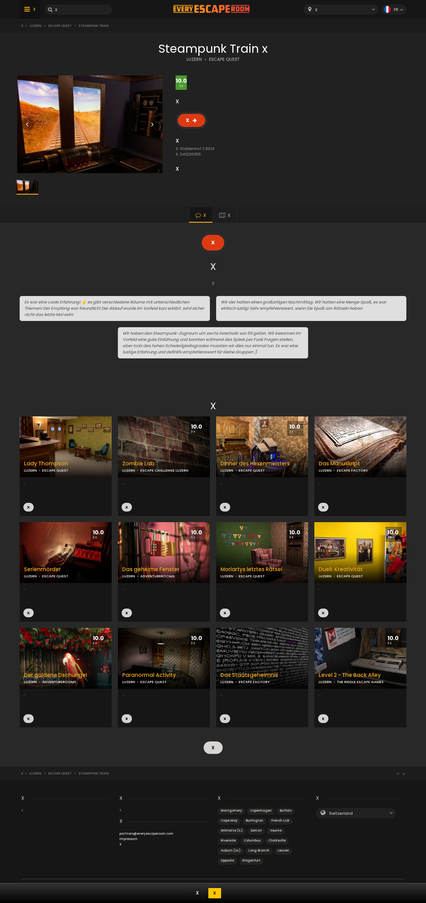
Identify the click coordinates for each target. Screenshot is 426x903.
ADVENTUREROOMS (157, 576)
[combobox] (340, 9)
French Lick (280, 820)
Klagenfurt (251, 860)
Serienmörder (42, 569)
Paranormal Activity (149, 675)
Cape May (229, 820)
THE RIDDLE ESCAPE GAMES (360, 681)
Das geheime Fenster (150, 569)
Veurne (276, 830)
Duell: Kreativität (341, 569)
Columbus (252, 840)
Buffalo (286, 810)
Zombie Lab (138, 463)
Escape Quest (60, 25)
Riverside (228, 840)
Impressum (128, 839)
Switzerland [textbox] (341, 813)
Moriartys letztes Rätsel (251, 569)
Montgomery (231, 810)
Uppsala (227, 860)
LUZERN (194, 59)
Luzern (35, 25)
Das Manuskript (339, 463)
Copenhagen (261, 810)
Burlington (254, 820)
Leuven (283, 850)
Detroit (256, 830)
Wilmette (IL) (232, 830)
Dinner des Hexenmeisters (255, 463)
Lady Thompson (46, 463)
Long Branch (259, 850)
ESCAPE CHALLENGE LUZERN (164, 470)
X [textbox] (316, 9)
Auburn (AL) (230, 850)
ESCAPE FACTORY (352, 470)
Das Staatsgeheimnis (249, 675)
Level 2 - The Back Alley (350, 675)
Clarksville (277, 840)
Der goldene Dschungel (55, 675)
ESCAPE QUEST (224, 59)
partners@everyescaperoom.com (146, 833)
